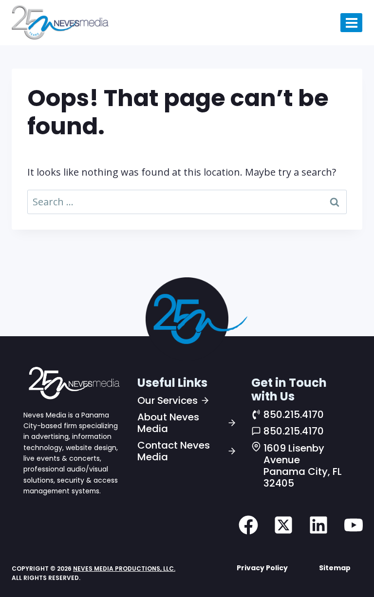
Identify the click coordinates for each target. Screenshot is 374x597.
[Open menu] (351, 22)
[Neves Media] (73, 382)
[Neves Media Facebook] (248, 525)
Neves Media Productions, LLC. (124, 568)
